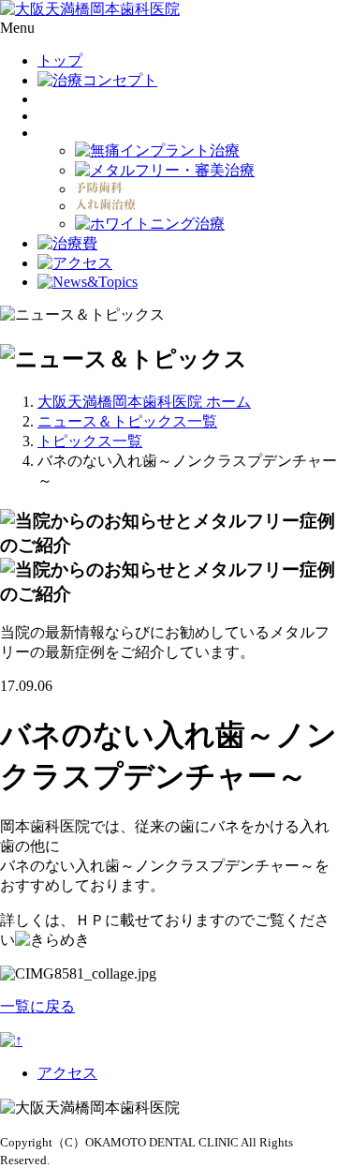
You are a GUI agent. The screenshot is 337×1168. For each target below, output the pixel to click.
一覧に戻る (37, 1006)
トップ (59, 60)
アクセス (67, 1073)
